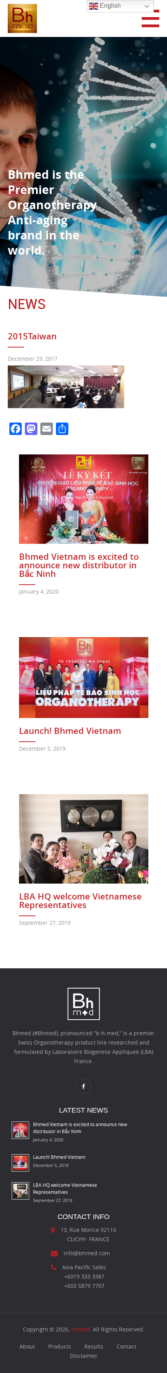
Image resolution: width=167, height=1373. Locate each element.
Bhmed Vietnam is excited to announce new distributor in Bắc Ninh (79, 565)
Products (59, 1346)
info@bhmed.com (87, 1253)
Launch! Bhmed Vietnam (70, 731)
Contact (126, 1346)
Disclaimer (83, 1355)
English (109, 5)
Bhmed (80, 1329)
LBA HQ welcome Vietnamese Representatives (80, 901)
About (27, 1346)
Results (93, 1346)
